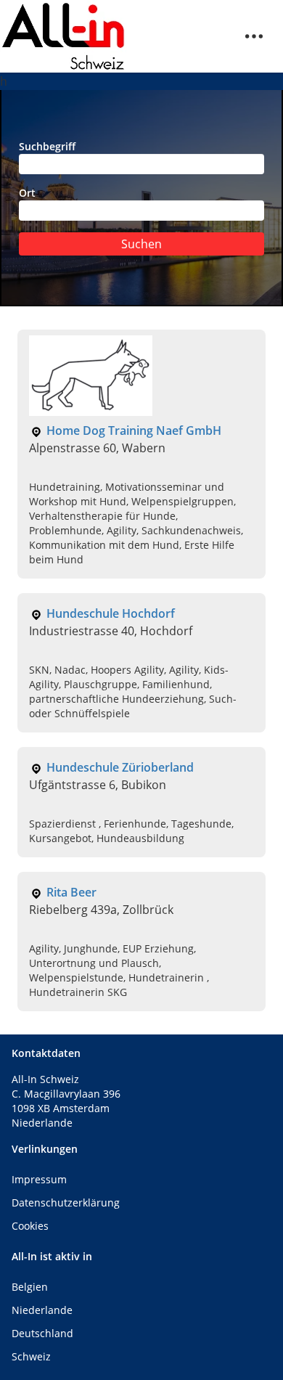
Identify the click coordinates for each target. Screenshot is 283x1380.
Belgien (30, 1287)
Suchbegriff (47, 146)
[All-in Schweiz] (63, 36)
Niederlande (42, 1310)
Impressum (39, 1179)
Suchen (141, 244)
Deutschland (42, 1333)
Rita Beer (71, 892)
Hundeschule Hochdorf (110, 613)
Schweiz (31, 1356)
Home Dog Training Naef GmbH (133, 430)
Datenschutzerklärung (66, 1202)
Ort (27, 193)
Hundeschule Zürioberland (120, 767)
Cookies (30, 1226)
